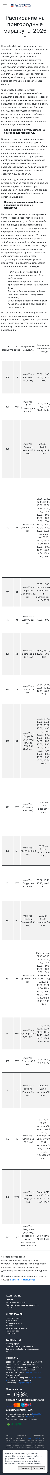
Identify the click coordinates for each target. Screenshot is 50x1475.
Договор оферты (13, 1344)
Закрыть (25, 1468)
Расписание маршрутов (22, 1279)
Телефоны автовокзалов (16, 1328)
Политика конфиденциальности (19, 1346)
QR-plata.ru (29, 1416)
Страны (9, 1307)
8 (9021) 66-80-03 (33, 1372)
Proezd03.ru (37, 1414)
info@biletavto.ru (24, 1383)
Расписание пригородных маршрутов (22, 1305)
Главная (9, 1300)
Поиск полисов (12, 1331)
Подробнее (38, 1468)
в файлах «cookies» (32, 1438)
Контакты (10, 1326)
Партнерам (10, 1333)
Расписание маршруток (16, 1302)
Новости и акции (13, 1318)
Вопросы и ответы (14, 1323)
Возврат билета (12, 1320)
